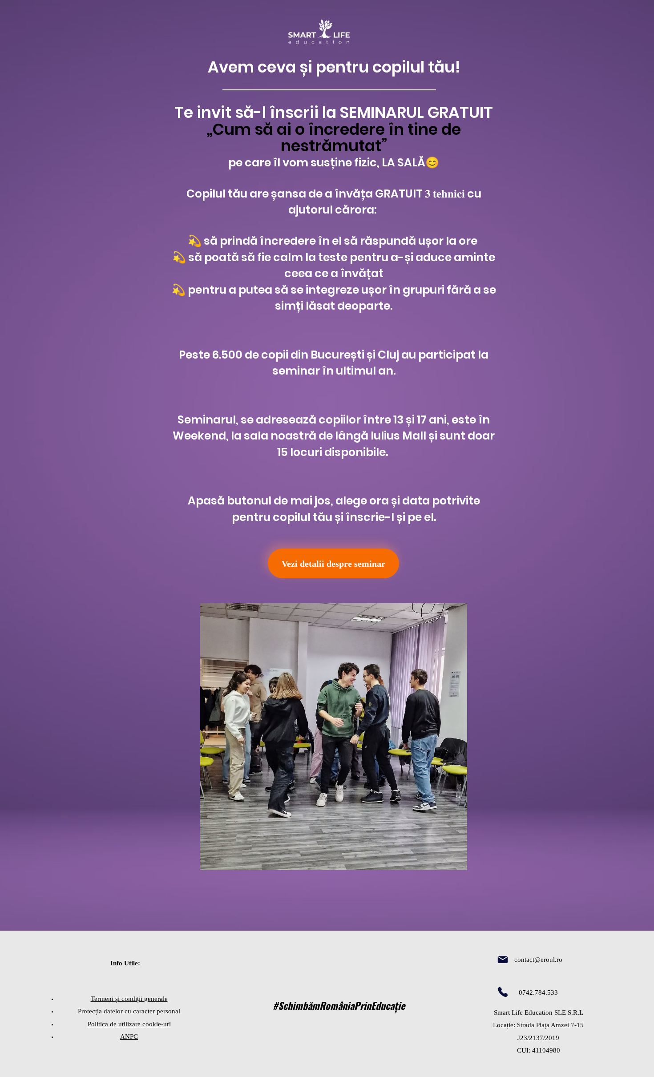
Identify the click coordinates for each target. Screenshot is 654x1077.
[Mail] (503, 959)
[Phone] (503, 992)
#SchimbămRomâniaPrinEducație (339, 1005)
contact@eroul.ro (538, 959)
